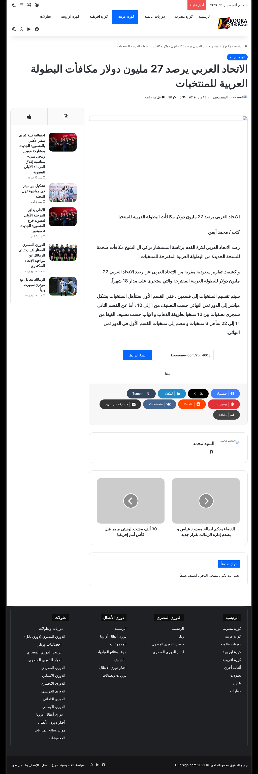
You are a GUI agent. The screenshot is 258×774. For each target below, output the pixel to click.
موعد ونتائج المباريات (111, 652)
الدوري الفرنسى (53, 691)
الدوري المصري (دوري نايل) (44, 636)
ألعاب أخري (232, 668)
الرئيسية (205, 16)
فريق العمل (50, 765)
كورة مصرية (184, 16)
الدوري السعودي (53, 668)
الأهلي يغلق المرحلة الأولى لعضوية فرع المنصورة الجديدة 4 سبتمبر (32, 220)
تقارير (237, 683)
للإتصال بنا (32, 765)
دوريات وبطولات (114, 675)
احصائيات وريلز (49, 644)
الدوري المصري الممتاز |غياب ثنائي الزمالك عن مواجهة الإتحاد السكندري (31, 255)
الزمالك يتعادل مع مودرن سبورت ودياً (32, 284)
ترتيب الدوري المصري (167, 644)
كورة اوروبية (70, 16)
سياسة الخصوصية (72, 765)
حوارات (235, 691)
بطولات (45, 16)
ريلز (181, 636)
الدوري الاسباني (53, 675)
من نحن (17, 765)
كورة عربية (126, 16)
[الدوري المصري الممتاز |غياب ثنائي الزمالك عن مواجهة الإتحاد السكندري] (63, 251)
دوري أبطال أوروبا (113, 636)
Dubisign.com (185, 765)
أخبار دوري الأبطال (112, 668)
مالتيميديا (120, 660)
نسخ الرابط (137, 355)
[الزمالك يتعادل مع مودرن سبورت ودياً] (63, 286)
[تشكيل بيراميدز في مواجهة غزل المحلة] (63, 192)
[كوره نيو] (232, 23)
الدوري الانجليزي (53, 683)
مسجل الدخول (208, 575)
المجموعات (118, 644)
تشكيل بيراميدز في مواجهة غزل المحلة (33, 190)
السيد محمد (220, 97)
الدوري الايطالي (53, 707)
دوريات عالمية (154, 16)
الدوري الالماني (54, 699)
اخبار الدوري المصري (168, 652)
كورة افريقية (98, 16)
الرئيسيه (178, 628)
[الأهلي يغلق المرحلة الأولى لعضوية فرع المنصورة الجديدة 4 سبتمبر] (63, 216)
